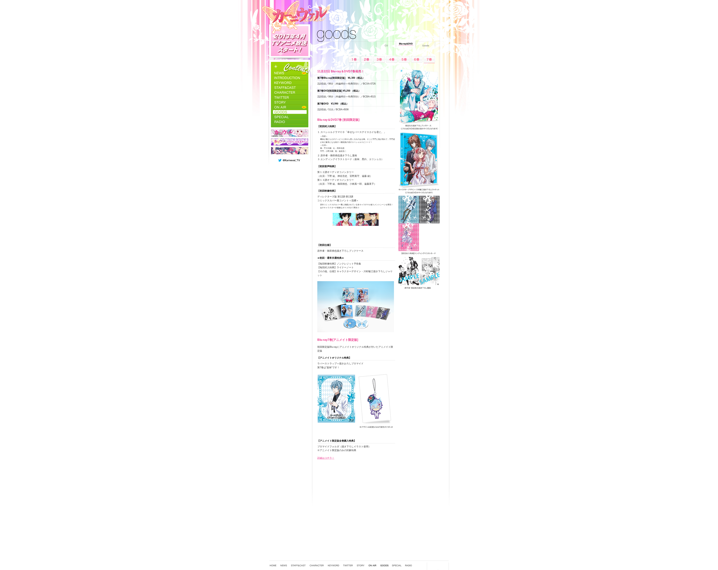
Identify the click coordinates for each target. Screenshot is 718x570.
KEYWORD (289, 82)
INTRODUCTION (289, 78)
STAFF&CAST (289, 87)
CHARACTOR (289, 92)
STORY (289, 102)
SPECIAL (289, 116)
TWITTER (289, 97)
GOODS (289, 112)
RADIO (289, 121)
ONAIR (289, 107)
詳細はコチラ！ (325, 458)
